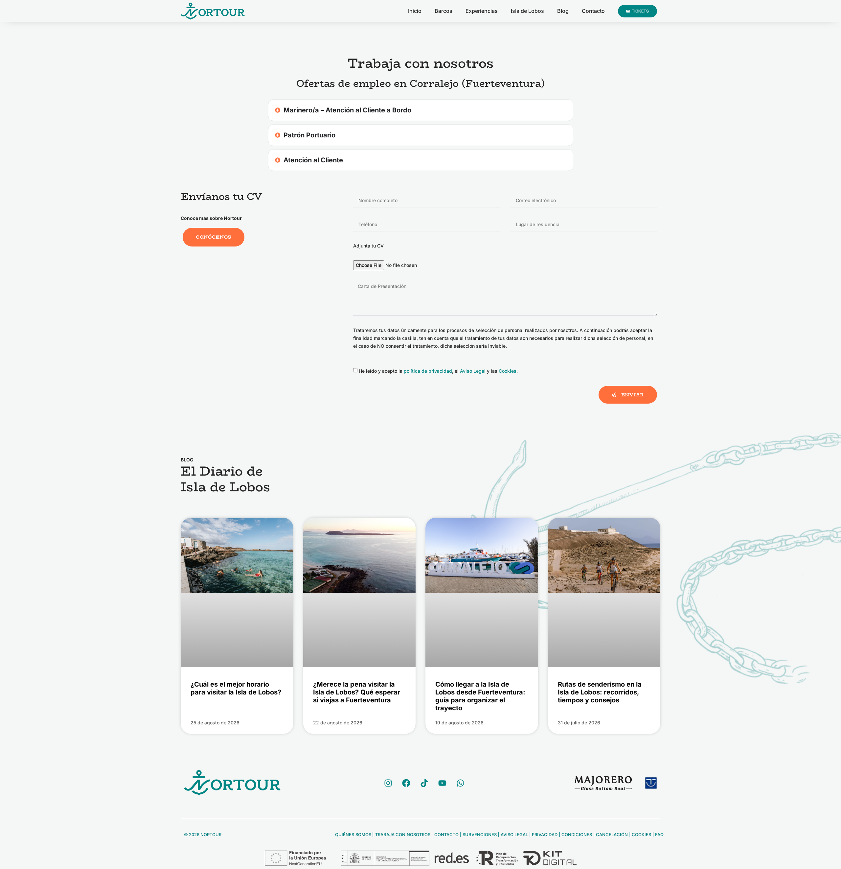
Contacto (593, 11)
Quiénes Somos (353, 834)
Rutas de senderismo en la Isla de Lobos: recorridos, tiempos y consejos (600, 692)
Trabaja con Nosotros (402, 834)
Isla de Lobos (527, 11)
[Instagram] (388, 783)
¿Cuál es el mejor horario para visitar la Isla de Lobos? (236, 688)
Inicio (414, 11)
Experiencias (482, 11)
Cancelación (611, 834)
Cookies (507, 371)
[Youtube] (442, 783)
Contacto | (447, 834)
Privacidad (544, 834)
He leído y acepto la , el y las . (438, 371)
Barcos (443, 11)
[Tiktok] (424, 783)
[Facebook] (406, 783)
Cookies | (643, 834)
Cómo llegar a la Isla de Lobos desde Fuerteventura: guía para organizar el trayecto (480, 696)
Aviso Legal (473, 371)
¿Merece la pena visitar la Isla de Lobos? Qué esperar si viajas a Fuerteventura (356, 692)
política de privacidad (428, 371)
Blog (563, 11)
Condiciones (576, 834)
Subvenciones (479, 834)
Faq (659, 834)
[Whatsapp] (460, 783)
